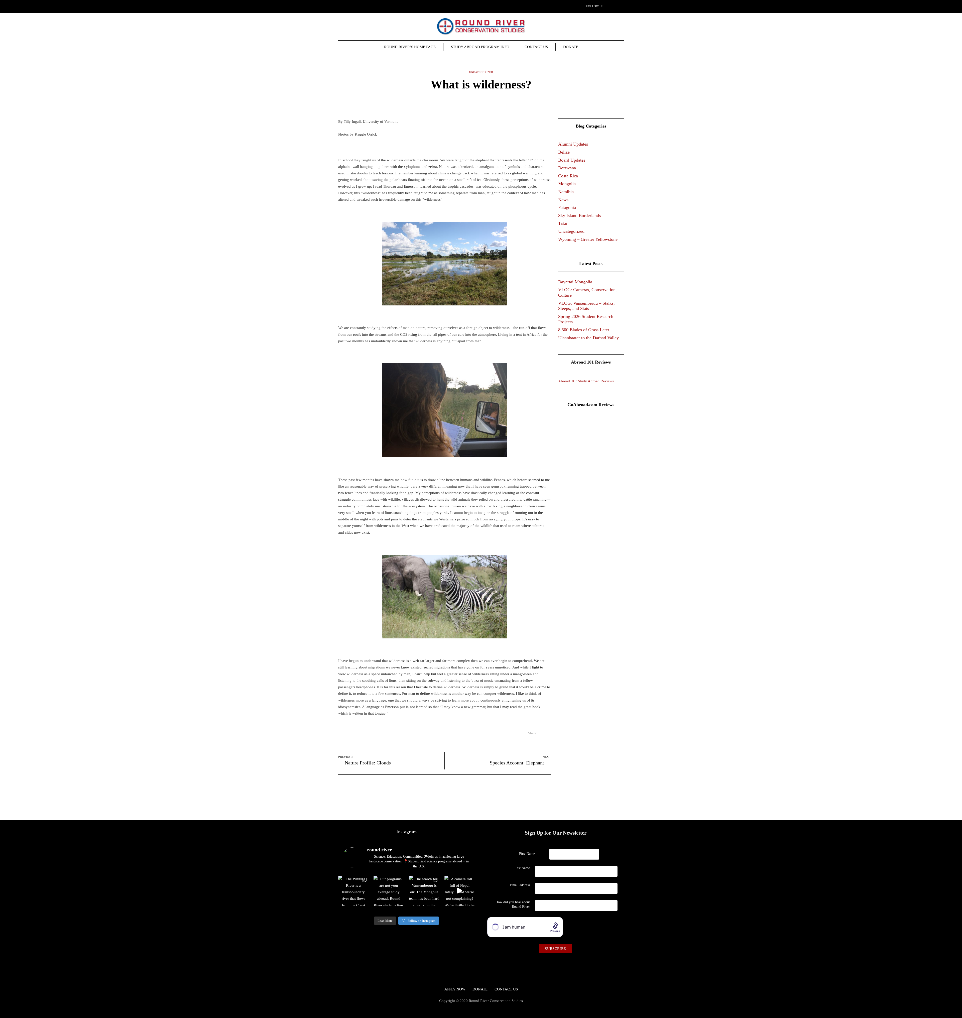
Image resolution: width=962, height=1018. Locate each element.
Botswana (567, 167)
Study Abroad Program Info (480, 47)
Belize (564, 152)
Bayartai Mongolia (575, 281)
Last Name (522, 868)
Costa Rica (568, 175)
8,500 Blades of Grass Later (583, 329)
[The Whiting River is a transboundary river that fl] (353, 891)
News (563, 199)
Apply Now (454, 989)
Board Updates (571, 160)
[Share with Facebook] (478, 100)
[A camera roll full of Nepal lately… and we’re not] (459, 891)
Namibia (566, 191)
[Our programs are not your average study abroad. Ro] (389, 891)
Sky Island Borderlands (579, 215)
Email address (520, 885)
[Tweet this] (484, 100)
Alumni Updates (573, 144)
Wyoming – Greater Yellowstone (588, 239)
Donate (570, 47)
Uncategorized (571, 231)
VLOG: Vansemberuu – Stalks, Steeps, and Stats (586, 306)
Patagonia (567, 207)
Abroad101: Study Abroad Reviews (586, 381)
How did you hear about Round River (513, 904)
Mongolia (567, 183)
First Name (527, 854)
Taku (562, 223)
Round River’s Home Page (410, 47)
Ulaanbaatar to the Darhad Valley (588, 337)
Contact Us (536, 47)
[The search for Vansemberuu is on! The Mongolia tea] (424, 891)
